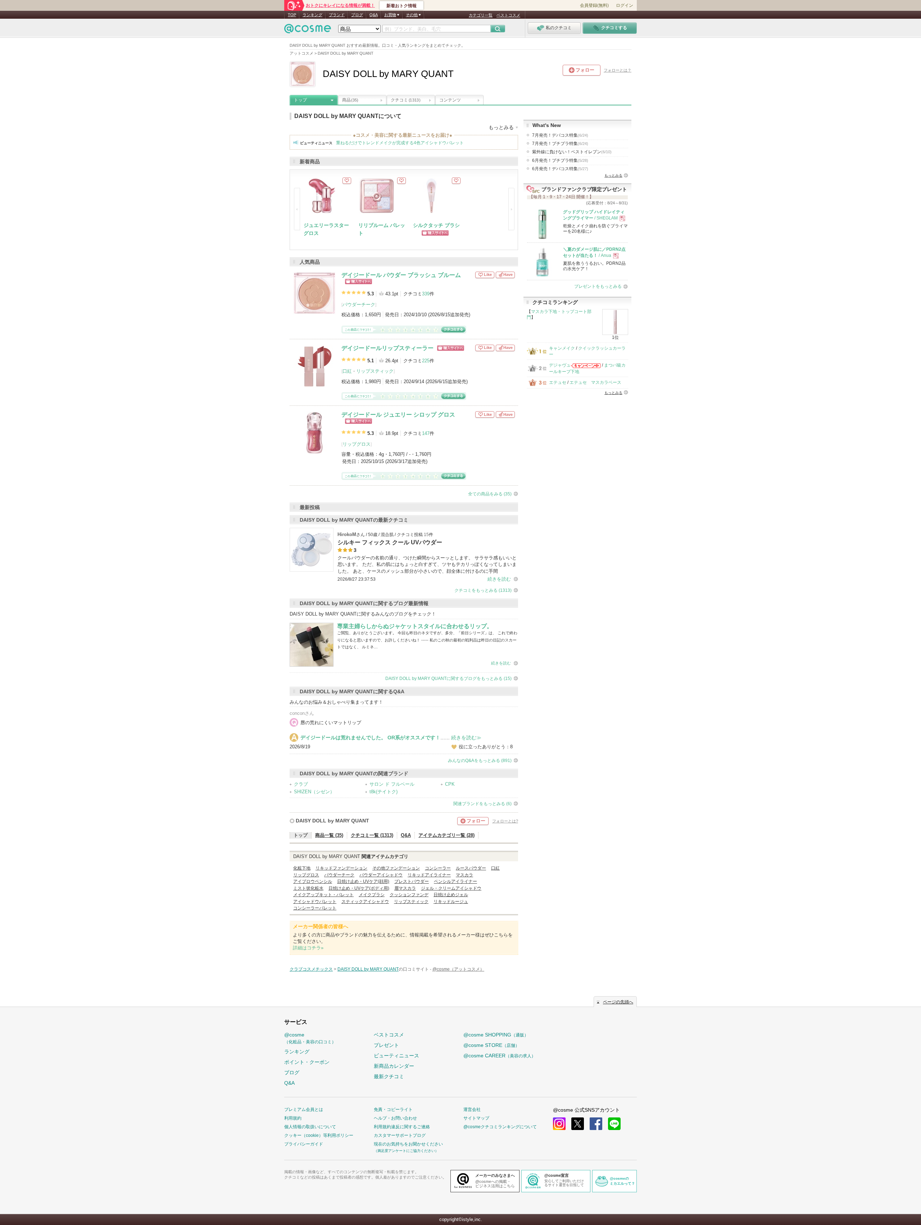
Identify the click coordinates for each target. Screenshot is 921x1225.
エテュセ (557, 382)
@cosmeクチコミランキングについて (500, 1126)
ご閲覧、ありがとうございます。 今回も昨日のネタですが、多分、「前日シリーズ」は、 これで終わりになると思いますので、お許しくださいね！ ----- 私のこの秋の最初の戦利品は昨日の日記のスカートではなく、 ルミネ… (427, 640)
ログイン (624, 5)
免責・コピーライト (393, 1109)
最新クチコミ (389, 1076)
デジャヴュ (560, 365)
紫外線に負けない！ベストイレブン (572, 151)
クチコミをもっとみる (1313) (483, 590)
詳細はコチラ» (308, 947)
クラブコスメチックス (311, 969)
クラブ (301, 784)
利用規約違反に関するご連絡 (402, 1126)
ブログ (357, 15)
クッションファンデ (409, 894)
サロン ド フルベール (391, 784)
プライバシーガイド (303, 1144)
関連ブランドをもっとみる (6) (482, 803)
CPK (450, 784)
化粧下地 (301, 868)
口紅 (347, 371)
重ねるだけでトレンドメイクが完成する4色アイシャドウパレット (400, 142)
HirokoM (346, 534)
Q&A (373, 15)
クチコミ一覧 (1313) (372, 835)
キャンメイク (562, 348)
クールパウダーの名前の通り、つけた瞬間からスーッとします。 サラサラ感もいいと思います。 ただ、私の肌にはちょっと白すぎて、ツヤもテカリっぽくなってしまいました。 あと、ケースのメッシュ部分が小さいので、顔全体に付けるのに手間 (427, 564)
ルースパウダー (471, 868)
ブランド (337, 15)
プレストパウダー (411, 881)
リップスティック (375, 371)
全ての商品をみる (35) (490, 493)
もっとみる (613, 175)
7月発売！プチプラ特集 (560, 143)
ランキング (312, 15)
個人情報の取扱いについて (310, 1126)
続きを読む (499, 579)
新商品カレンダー (394, 1066)
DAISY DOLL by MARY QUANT (332, 821)
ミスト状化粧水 (308, 888)
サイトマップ (476, 1118)
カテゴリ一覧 (481, 15)
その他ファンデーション (396, 868)
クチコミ (405, 100)
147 (426, 433)
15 (426, 534)
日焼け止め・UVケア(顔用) (363, 881)
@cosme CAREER (499, 1055)
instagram (559, 1123)
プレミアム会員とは (303, 1109)
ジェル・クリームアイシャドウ (451, 888)
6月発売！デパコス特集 (560, 168)
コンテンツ (450, 100)
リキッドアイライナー (429, 874)
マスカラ (464, 874)
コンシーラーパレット (314, 908)
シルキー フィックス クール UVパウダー (389, 542)
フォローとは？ (617, 70)
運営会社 (472, 1109)
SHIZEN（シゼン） (314, 791)
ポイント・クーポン (307, 1062)
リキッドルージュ (451, 901)
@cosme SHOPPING (495, 1035)
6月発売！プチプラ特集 (560, 160)
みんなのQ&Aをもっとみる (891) (480, 760)
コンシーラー (438, 868)
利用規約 (292, 1118)
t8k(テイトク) (383, 791)
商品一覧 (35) (329, 835)
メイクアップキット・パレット (323, 894)
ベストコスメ (508, 15)
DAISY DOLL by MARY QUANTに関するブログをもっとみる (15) (448, 678)
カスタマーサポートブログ (400, 1135)
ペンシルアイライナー (455, 881)
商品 (350, 100)
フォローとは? (505, 821)
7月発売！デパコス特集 (560, 135)
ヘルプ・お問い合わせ (395, 1118)
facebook (596, 1123)
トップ (300, 100)
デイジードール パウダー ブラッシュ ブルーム (401, 275)
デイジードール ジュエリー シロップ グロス (398, 415)
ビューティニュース (396, 1055)
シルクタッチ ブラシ (436, 225)
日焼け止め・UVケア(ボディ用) (358, 888)
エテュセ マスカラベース (595, 382)
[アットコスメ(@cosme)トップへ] (307, 30)
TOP (292, 15)
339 (426, 293)
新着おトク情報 (401, 5)
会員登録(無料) (594, 5)
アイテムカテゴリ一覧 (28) (446, 835)
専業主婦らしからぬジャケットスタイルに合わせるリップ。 (415, 626)
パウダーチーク (358, 304)
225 (426, 360)
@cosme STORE (491, 1045)
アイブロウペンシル (312, 881)
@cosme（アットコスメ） (458, 969)
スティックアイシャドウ (365, 901)
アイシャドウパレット (314, 901)
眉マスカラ (405, 888)
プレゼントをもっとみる (598, 286)
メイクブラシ (372, 894)
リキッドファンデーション (341, 868)
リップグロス (356, 444)
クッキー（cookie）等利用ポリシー (318, 1135)
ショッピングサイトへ (358, 281)
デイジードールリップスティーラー (387, 348)
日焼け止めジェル (451, 894)
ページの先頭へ (618, 1001)
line (614, 1123)
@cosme (310, 1038)
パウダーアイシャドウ (381, 874)
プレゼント (386, 1045)
